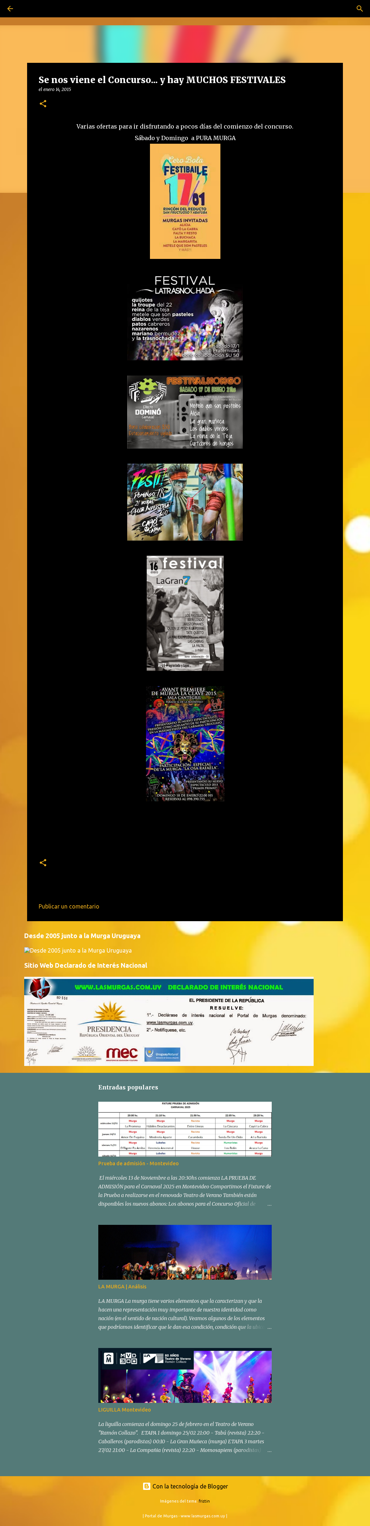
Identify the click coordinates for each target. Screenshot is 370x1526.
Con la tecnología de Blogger (189, 1486)
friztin (204, 1501)
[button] (43, 104)
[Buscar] (30, 8)
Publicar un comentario (69, 906)
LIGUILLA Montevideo (124, 1410)
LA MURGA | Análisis (122, 1286)
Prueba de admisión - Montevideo (138, 1163)
